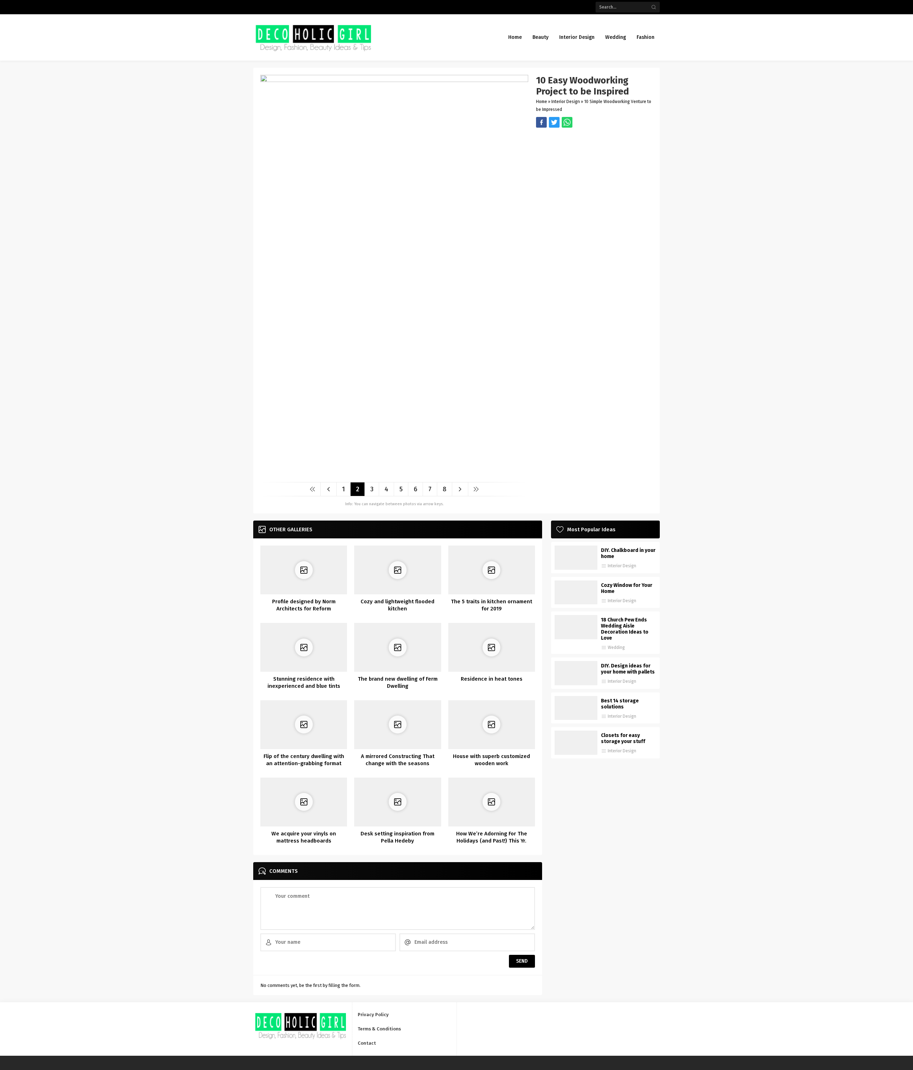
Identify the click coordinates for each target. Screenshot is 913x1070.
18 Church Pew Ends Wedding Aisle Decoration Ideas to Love (624, 629)
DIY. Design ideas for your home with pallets (628, 669)
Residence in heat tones (491, 679)
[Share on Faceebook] (554, 122)
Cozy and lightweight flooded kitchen (397, 605)
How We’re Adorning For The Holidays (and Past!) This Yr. (491, 837)
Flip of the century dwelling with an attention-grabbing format (304, 760)
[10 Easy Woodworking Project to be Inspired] (394, 474)
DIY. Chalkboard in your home (628, 553)
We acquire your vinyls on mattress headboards (303, 837)
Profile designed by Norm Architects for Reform (304, 605)
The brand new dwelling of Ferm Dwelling (398, 682)
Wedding (616, 647)
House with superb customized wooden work (491, 760)
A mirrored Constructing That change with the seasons (397, 760)
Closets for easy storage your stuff (623, 738)
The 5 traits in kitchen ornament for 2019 (491, 605)
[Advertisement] (594, 177)
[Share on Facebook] (541, 122)
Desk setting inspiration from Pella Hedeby (397, 837)
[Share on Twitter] (567, 122)
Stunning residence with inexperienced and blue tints (303, 682)
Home (541, 101)
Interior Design (565, 101)
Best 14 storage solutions (620, 704)
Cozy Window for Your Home (626, 588)
